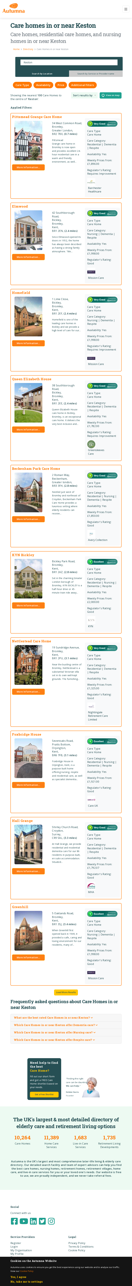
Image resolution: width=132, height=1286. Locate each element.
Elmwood (20, 206)
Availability (43, 85)
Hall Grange (22, 821)
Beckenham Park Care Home (36, 468)
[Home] (14, 8)
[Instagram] (51, 1221)
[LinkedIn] (33, 1221)
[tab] (42, 73)
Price (61, 85)
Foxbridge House (26, 734)
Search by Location (42, 73)
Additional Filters (82, 85)
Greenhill (20, 907)
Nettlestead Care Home (31, 641)
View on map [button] (111, 95)
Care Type (22, 85)
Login (14, 1246)
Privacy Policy (76, 1243)
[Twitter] (42, 1221)
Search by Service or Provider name (95, 73)
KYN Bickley (23, 555)
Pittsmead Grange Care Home (37, 117)
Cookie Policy (26, 1271)
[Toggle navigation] (125, 9)
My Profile (17, 1254)
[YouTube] (23, 1221)
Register (15, 1243)
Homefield (21, 293)
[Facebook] (14, 1221)
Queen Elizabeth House (32, 379)
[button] (84, 95)
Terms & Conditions (81, 1246)
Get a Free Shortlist (44, 1094)
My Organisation (21, 1250)
